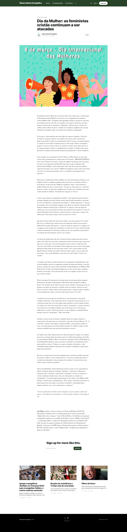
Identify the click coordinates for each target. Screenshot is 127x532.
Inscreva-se (67, 520)
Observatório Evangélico (30, 3)
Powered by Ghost (103, 519)
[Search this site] (91, 3)
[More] (76, 3)
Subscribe (103, 3)
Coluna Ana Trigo (42, 17)
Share (87, 34)
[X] (65, 518)
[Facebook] (67, 518)
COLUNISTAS (69, 3)
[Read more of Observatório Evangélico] (39, 35)
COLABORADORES (57, 3)
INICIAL (48, 3)
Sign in (96, 3)
